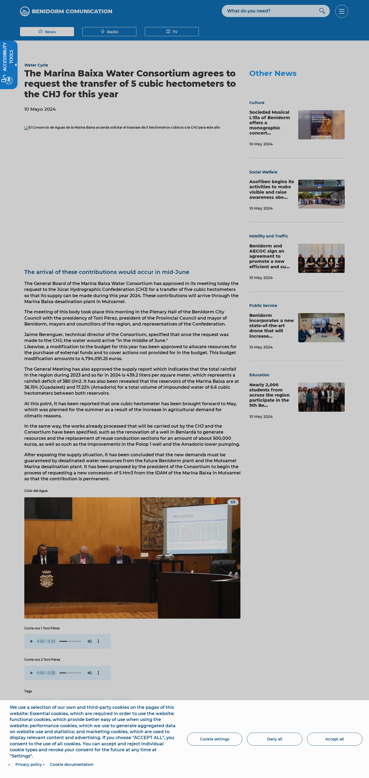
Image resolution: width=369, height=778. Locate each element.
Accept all (334, 739)
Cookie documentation (71, 764)
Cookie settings (214, 739)
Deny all (274, 739)
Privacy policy (28, 764)
